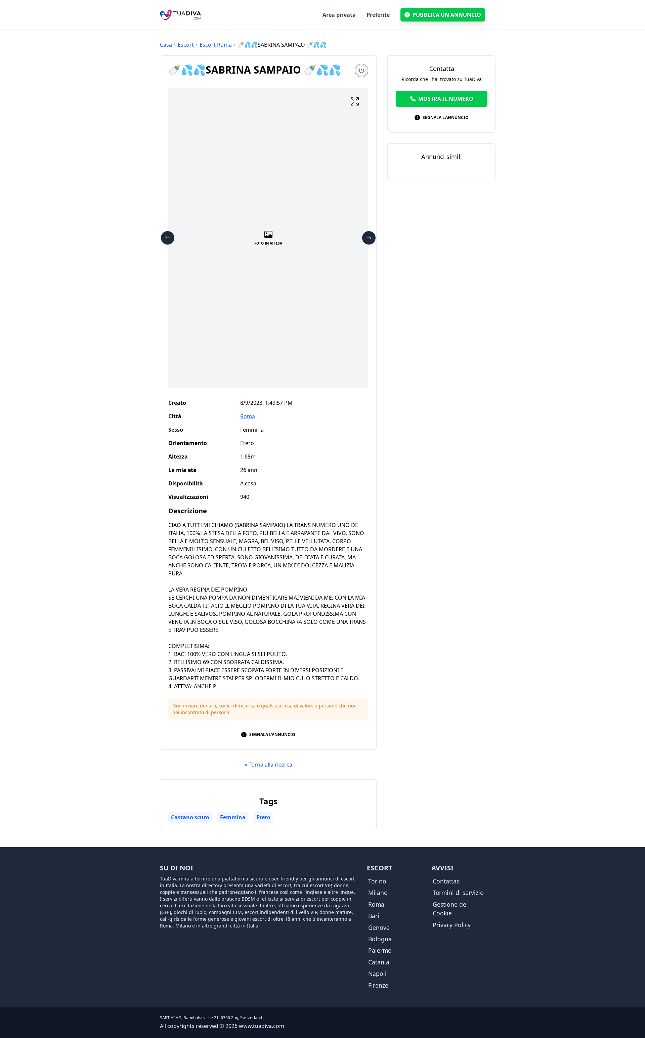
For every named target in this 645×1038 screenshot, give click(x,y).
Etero (263, 817)
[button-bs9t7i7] (167, 238)
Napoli (377, 973)
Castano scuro (190, 817)
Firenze (378, 985)
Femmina (233, 817)
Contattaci (447, 881)
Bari (373, 916)
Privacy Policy (452, 925)
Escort (186, 44)
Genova (379, 927)
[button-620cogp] (355, 101)
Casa (166, 44)
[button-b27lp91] (369, 238)
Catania (378, 962)
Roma (247, 416)
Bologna (380, 939)
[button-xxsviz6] (361, 70)
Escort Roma (216, 44)
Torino (377, 881)
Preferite (378, 14)
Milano (378, 893)
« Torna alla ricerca (268, 764)
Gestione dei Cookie (450, 908)
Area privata (339, 14)
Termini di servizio (458, 893)
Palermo (380, 950)
